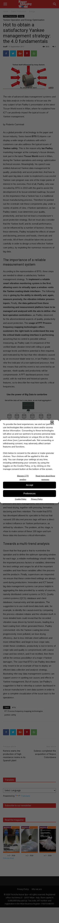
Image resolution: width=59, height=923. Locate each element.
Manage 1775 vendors (23, 478)
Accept (29, 485)
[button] (52, 422)
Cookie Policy (20, 499)
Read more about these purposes (45, 478)
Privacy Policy (37, 499)
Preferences (29, 493)
